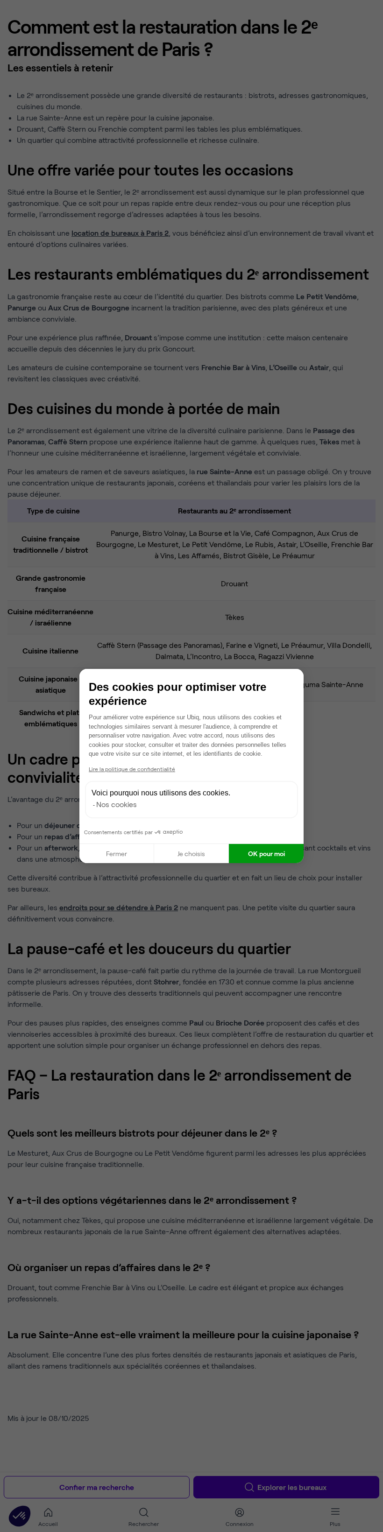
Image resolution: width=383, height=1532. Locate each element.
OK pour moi (266, 853)
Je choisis (191, 853)
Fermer (116, 853)
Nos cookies (116, 804)
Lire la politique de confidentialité (132, 769)
